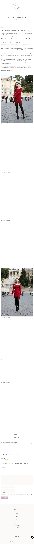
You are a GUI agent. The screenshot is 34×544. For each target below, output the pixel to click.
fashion (12, 443)
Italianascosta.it (17, 536)
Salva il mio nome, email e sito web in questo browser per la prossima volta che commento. (17, 494)
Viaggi (17, 519)
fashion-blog (14, 442)
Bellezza (17, 512)
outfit (16, 442)
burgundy (5, 443)
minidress (24, 443)
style (8, 444)
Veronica (20, 19)
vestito (11, 444)
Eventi (17, 513)
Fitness (17, 516)
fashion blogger (15, 443)
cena (8, 443)
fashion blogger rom (20, 443)
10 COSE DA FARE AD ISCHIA (6, 445)
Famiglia (17, 514)
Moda (17, 517)
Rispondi (3, 467)
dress (9, 443)
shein (7, 444)
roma (3, 444)
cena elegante (4, 442)
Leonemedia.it (17, 534)
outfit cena (27, 443)
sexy (5, 444)
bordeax (3, 443)
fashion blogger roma (9, 442)
